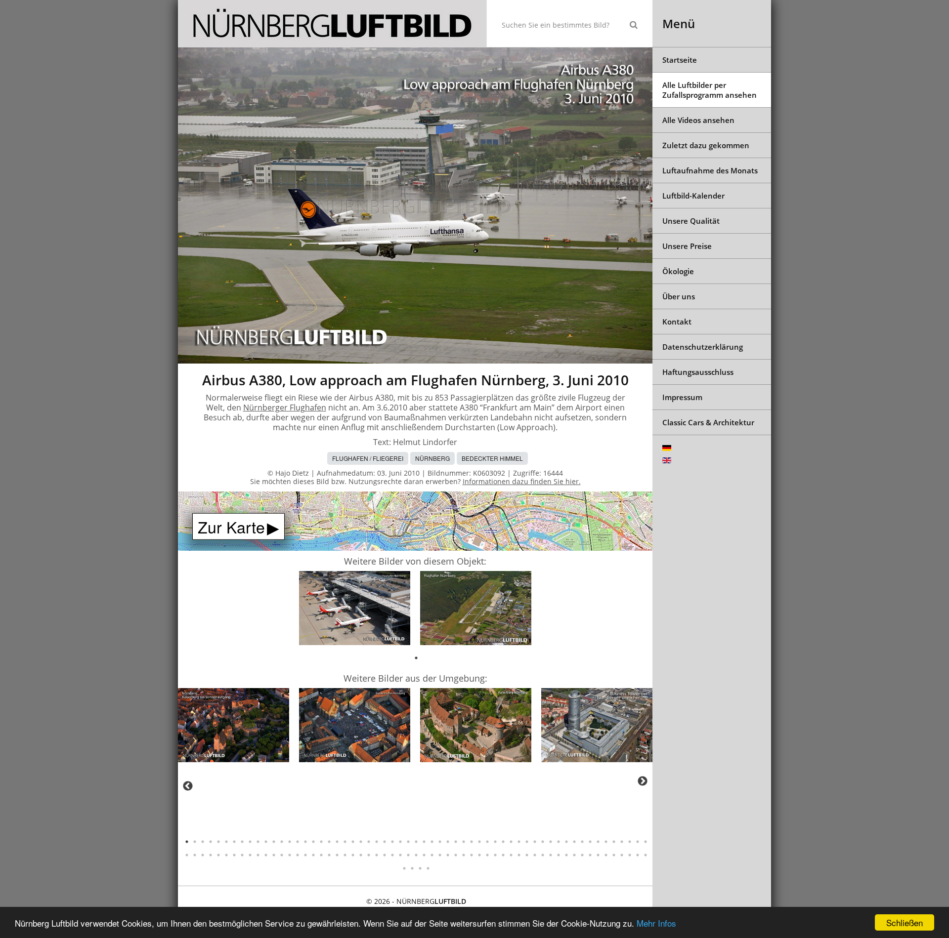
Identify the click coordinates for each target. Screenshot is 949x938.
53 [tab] (598, 842)
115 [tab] (622, 855)
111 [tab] (590, 855)
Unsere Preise (687, 246)
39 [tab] (487, 842)
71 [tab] (274, 855)
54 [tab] (606, 842)
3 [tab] (203, 842)
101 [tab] (511, 855)
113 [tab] (606, 855)
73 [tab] (290, 855)
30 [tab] (416, 842)
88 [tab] (408, 855)
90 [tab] (424, 855)
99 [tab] (495, 855)
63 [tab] (211, 855)
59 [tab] (645, 842)
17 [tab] (313, 842)
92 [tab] (440, 855)
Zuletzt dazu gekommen (705, 145)
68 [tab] (250, 855)
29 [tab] (408, 842)
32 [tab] (432, 842)
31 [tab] (424, 842)
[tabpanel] (354, 610)
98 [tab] (487, 855)
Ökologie (678, 271)
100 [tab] (503, 855)
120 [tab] (412, 868)
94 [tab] (456, 855)
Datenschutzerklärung (702, 347)
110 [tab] (582, 855)
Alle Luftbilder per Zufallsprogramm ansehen (709, 90)
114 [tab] (614, 855)
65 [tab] (226, 855)
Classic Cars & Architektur (708, 422)
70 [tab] (266, 855)
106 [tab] (551, 855)
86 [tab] (392, 855)
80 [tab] (345, 855)
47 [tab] (551, 842)
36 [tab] (464, 842)
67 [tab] (242, 855)
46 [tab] (543, 842)
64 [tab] (218, 855)
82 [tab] (361, 855)
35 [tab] (456, 842)
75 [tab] (305, 855)
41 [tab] (503, 842)
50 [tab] (574, 842)
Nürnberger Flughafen (284, 407)
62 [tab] (203, 855)
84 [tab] (377, 855)
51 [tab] (582, 842)
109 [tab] (574, 855)
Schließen (904, 922)
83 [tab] (369, 855)
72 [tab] (282, 855)
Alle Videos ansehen (698, 120)
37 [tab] (471, 842)
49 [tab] (566, 842)
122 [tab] (428, 868)
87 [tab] (400, 855)
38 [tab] (479, 842)
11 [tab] (266, 842)
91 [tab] (432, 855)
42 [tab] (511, 842)
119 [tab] (404, 868)
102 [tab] (519, 855)
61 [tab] (195, 855)
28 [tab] (400, 842)
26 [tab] (384, 842)
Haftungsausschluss (697, 372)
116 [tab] (630, 855)
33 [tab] (440, 842)
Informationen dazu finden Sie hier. (522, 481)
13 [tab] (282, 842)
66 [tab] (234, 855)
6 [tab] (226, 842)
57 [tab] (630, 842)
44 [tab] (527, 842)
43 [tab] (519, 842)
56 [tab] (622, 842)
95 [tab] (464, 855)
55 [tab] (614, 842)
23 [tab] (361, 842)
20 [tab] (337, 842)
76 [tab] (313, 855)
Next (642, 781)
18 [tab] (321, 842)
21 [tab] (345, 842)
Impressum (682, 397)
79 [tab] (337, 855)
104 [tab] (535, 855)
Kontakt (676, 321)
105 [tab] (543, 855)
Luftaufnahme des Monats (710, 170)
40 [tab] (495, 842)
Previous (188, 786)
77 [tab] (321, 855)
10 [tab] (258, 842)
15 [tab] (297, 842)
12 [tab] (274, 842)
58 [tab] (638, 842)
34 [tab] (448, 842)
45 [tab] (535, 842)
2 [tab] (195, 842)
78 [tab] (329, 855)
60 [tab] (187, 855)
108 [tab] (566, 855)
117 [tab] (638, 855)
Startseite (679, 60)
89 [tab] (416, 855)
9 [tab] (250, 842)
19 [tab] (329, 842)
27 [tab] (392, 842)
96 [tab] (471, 855)
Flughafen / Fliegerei (367, 458)
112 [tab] (598, 855)
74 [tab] (297, 855)
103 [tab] (527, 855)
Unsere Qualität (691, 221)
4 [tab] (211, 842)
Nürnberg (432, 458)
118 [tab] (645, 855)
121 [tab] (420, 868)
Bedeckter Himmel (492, 458)
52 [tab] (590, 842)
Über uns (678, 296)
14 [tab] (290, 842)
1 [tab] (416, 658)
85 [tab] (384, 855)
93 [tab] (448, 855)
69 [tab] (258, 855)
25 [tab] (377, 842)
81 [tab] (353, 855)
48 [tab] (558, 842)
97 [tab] (479, 855)
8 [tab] (242, 842)
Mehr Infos (656, 923)
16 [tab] (305, 842)
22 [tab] (353, 842)
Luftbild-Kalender (693, 196)
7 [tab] (234, 842)
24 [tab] (369, 842)
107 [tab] (558, 855)
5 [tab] (218, 842)
